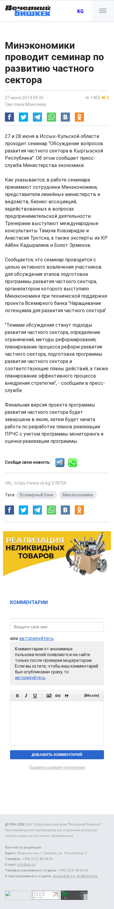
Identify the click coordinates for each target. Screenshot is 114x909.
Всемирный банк (37, 494)
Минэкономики (78, 494)
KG (80, 11)
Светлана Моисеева (25, 104)
